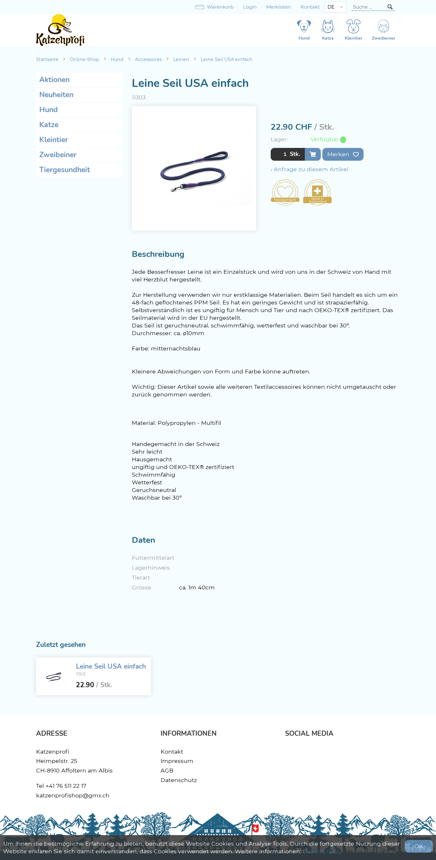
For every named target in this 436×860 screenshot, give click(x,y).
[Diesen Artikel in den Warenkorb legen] (313, 154)
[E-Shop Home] (60, 30)
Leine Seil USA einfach (226, 59)
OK (418, 846)
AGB (167, 770)
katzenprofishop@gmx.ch (72, 795)
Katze (48, 125)
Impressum (177, 760)
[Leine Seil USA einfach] (53, 676)
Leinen (181, 59)
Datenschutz (179, 780)
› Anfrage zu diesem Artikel (310, 169)
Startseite (47, 59)
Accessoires (148, 59)
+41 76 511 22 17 (66, 785)
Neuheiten (56, 95)
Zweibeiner (58, 155)
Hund (117, 59)
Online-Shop (84, 59)
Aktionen (54, 80)
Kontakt (310, 7)
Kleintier (53, 140)
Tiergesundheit (64, 170)
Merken (339, 154)
